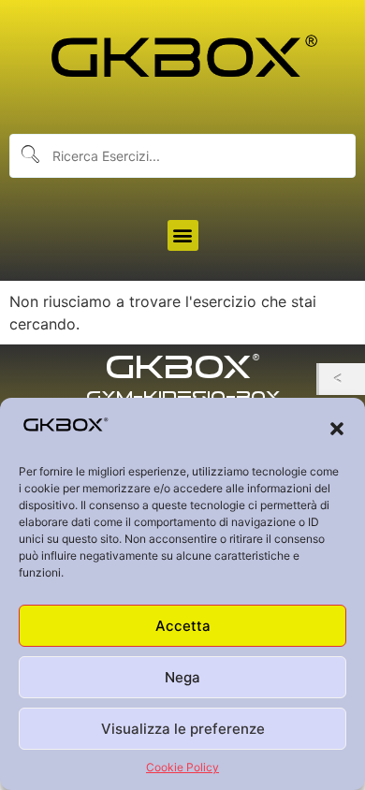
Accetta (183, 626)
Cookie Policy (182, 767)
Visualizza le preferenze (183, 729)
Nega (182, 677)
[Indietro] (342, 379)
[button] (337, 428)
